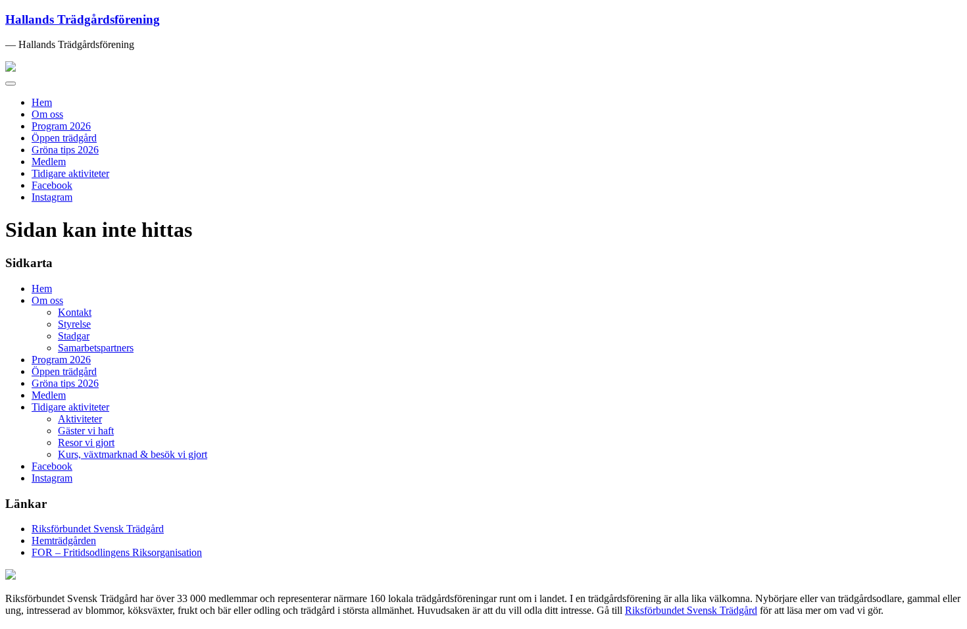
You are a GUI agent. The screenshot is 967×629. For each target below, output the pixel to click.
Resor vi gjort (86, 442)
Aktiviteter (80, 418)
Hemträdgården (64, 540)
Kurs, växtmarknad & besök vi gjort (132, 454)
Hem (42, 102)
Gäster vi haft (86, 430)
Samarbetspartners (96, 347)
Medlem (49, 161)
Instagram (52, 197)
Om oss (47, 114)
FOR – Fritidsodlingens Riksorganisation (117, 552)
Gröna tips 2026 (65, 149)
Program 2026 (61, 126)
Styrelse (74, 324)
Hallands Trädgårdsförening (82, 19)
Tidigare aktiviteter (70, 173)
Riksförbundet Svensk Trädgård (98, 528)
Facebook (52, 185)
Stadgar (73, 335)
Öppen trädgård (64, 137)
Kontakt (74, 312)
